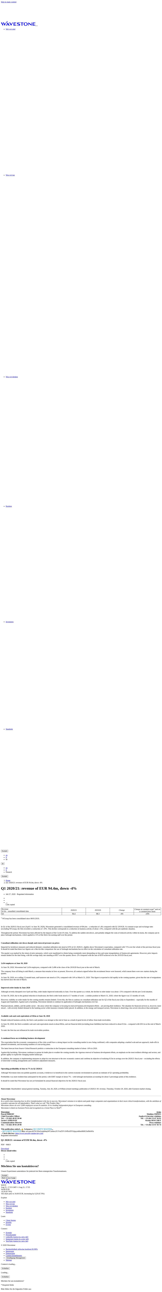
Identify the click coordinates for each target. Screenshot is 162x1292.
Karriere (9, 1208)
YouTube (17, 1241)
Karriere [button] (9, 506)
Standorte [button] (9, 729)
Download (5, 1149)
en (6, 855)
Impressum (10, 1251)
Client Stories (11, 1220)
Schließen (5, 1268)
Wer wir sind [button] (10, 29)
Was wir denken (12, 1206)
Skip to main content (8, 2)
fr (6, 857)
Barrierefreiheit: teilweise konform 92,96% (22, 1249)
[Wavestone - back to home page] (18, 25)
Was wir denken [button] (12, 377)
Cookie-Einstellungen (14, 1256)
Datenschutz (10, 1253)
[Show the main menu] (37, 25)
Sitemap (9, 1260)
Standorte (9, 1212)
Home (8, 880)
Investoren (10, 1210)
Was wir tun (10, 1204)
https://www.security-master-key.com (29, 1133)
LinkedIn (17, 1237)
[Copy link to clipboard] (7, 1159)
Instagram (17, 1239)
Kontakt (4, 851)
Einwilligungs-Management (16, 1258)
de (3, 864)
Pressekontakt (11, 1235)
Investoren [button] (10, 622)
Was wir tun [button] (10, 175)
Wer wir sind (10, 1202)
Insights (9, 1222)
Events (8, 1225)
